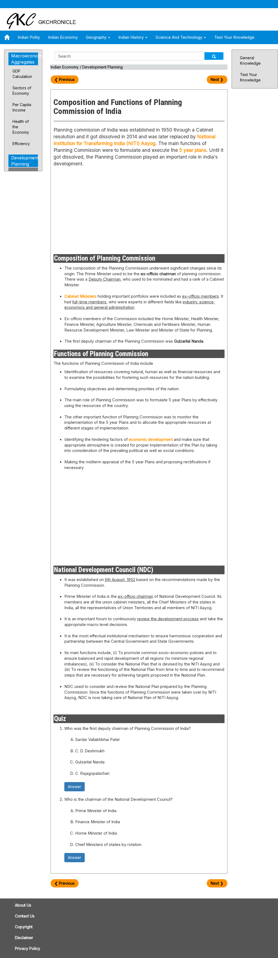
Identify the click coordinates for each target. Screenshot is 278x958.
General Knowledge (250, 60)
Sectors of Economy (21, 91)
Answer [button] (74, 786)
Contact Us (24, 916)
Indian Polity (29, 37)
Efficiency (21, 143)
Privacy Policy (27, 948)
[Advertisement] (94, 209)
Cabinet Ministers (80, 296)
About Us (23, 905)
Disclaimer (24, 937)
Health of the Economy (20, 126)
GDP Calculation (22, 74)
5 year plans (192, 150)
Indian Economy (63, 37)
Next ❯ (217, 79)
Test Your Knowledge (234, 37)
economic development (151, 439)
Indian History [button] (131, 37)
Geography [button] (97, 37)
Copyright (24, 926)
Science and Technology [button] (179, 37)
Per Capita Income (21, 107)
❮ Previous (65, 79)
